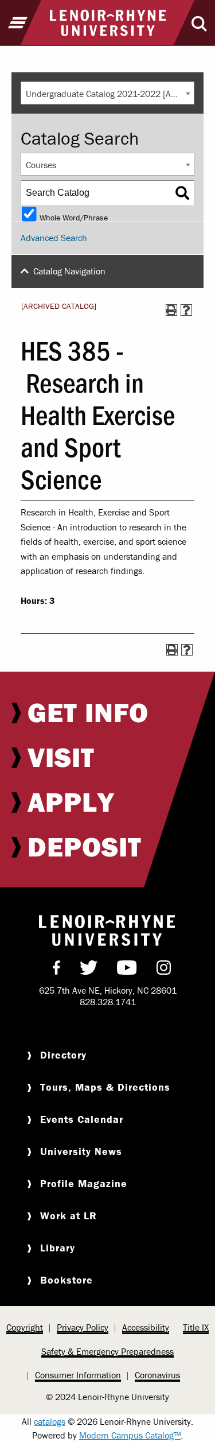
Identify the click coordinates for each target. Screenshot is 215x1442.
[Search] (182, 193)
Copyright (24, 1327)
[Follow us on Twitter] (88, 970)
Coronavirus (157, 1375)
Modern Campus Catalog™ (130, 1435)
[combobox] (107, 93)
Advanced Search (54, 237)
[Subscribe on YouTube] (127, 970)
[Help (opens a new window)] (186, 310)
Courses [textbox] (41, 164)
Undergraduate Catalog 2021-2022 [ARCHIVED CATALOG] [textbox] (110, 93)
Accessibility (145, 1327)
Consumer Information (78, 1375)
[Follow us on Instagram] (164, 970)
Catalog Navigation (69, 271)
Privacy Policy (82, 1327)
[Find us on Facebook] (56, 970)
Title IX (196, 1327)
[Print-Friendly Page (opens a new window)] (171, 310)
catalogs (49, 1421)
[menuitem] (107, 712)
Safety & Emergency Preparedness (107, 1351)
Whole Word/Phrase (74, 216)
